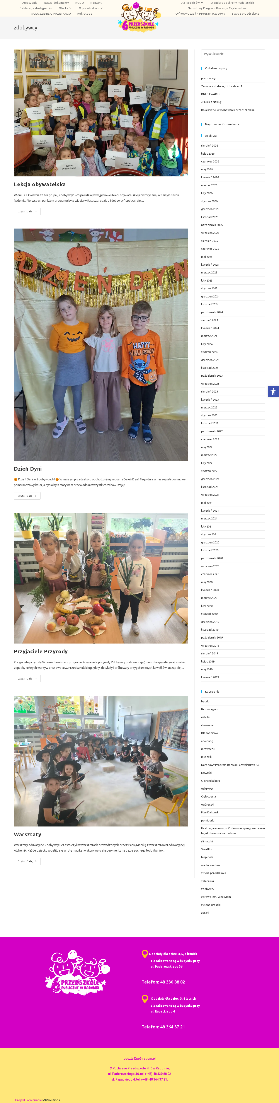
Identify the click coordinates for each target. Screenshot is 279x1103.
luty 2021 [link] (207, 526)
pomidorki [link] (207, 820)
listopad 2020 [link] (209, 550)
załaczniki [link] (207, 881)
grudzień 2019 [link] (210, 621)
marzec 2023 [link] (209, 407)
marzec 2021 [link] (209, 518)
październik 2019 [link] (212, 637)
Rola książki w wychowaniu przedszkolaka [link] (228, 109)
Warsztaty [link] (27, 834)
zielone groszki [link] (211, 904)
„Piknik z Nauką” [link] (211, 101)
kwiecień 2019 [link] (210, 677)
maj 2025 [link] (207, 256)
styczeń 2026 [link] (209, 201)
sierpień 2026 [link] (209, 145)
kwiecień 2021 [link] (210, 510)
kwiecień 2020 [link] (210, 589)
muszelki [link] (206, 756)
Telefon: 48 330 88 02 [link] (163, 981)
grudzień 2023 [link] (210, 359)
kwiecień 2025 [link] (210, 264)
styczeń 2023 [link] (209, 415)
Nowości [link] (206, 772)
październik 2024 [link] (212, 312)
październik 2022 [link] (212, 431)
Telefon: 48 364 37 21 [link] (163, 1026)
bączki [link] (205, 701)
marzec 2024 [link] (209, 335)
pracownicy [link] (208, 78)
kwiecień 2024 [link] (210, 328)
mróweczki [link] (208, 748)
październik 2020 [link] (212, 558)
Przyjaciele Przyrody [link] (41, 651)
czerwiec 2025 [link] (210, 248)
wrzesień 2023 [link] (210, 383)
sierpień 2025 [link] (209, 240)
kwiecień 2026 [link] (210, 177)
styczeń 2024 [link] (209, 351)
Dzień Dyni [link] (28, 469)
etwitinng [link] (207, 741)
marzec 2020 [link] (209, 597)
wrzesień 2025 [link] (210, 232)
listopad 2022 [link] (209, 423)
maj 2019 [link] (207, 669)
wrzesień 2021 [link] (210, 494)
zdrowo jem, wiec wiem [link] (216, 896)
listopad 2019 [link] (209, 629)
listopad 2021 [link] (209, 486)
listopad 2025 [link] (209, 217)
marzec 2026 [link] (209, 185)
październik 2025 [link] (212, 224)
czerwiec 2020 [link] (210, 573)
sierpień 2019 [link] (209, 653)
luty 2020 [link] (207, 605)
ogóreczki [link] (207, 804)
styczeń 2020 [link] (209, 613)
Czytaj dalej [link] (29, 210)
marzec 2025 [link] (209, 272)
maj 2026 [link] (207, 169)
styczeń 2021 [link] (209, 534)
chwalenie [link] (207, 725)
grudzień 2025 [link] (210, 208)
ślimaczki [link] (207, 841)
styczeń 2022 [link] (209, 470)
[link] (273, 391)
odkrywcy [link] (207, 788)
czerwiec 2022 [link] (210, 439)
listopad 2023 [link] (209, 367)
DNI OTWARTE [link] (210, 94)
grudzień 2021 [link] (210, 478)
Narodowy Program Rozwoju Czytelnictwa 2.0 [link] (230, 764)
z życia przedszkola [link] (213, 872)
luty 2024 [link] (207, 343)
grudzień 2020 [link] (210, 542)
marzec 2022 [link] (209, 454)
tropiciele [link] (207, 857)
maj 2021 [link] (207, 502)
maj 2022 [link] (207, 447)
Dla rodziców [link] (209, 732)
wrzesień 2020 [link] (210, 566)
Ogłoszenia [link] (208, 796)
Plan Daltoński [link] (210, 812)
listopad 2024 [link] (209, 304)
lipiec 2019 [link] (207, 661)
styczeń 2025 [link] (209, 288)
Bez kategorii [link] (209, 709)
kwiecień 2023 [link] (210, 399)
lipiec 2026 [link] (207, 153)
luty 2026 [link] (207, 193)
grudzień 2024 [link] (210, 296)
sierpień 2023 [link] (209, 391)
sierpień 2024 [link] (209, 320)
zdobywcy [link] (207, 888)
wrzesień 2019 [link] (210, 645)
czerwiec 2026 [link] (210, 161)
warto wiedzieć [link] (211, 865)
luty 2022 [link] (207, 462)
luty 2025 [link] (207, 280)
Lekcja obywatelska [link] (40, 184)
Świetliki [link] (206, 849)
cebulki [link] (205, 717)
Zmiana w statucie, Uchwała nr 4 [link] (221, 86)
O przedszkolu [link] (210, 780)
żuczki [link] (205, 912)
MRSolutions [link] (51, 1100)
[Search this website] (233, 53)
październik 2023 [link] (212, 375)
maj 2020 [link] (207, 582)
